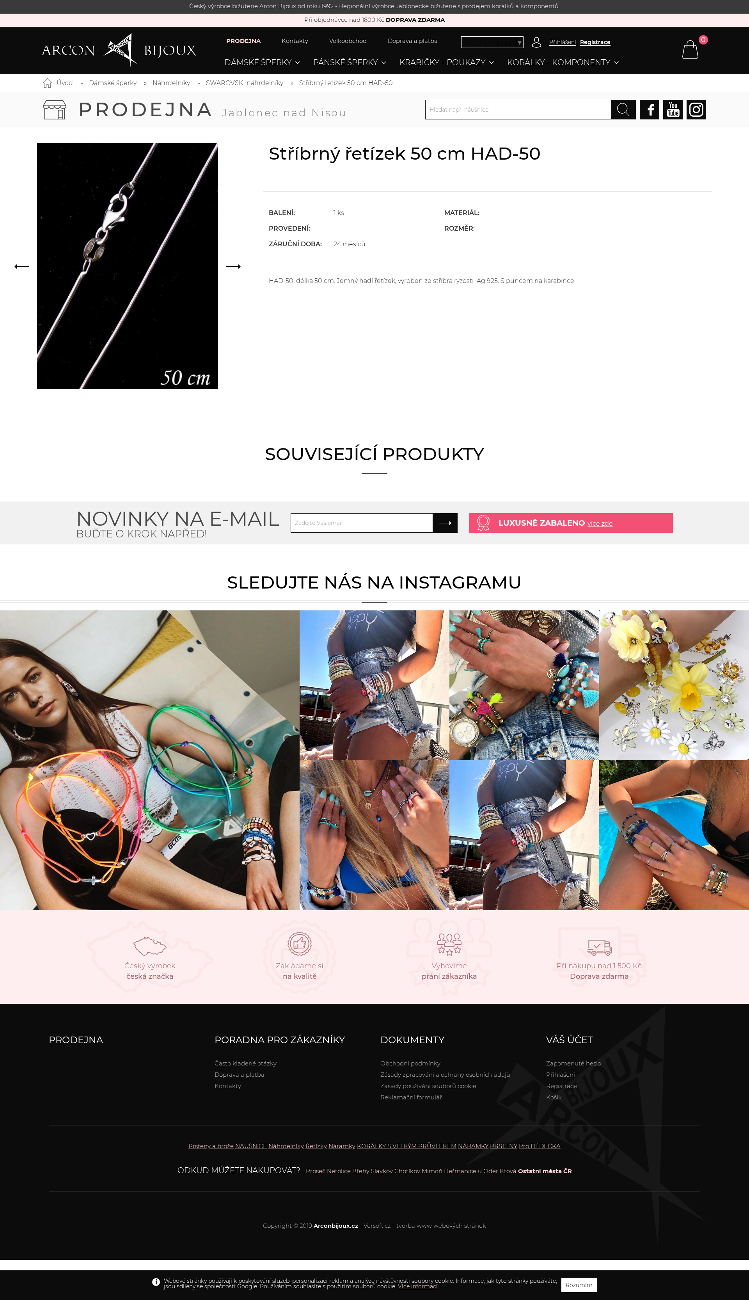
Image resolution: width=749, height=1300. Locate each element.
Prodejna (212, 109)
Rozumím (579, 1285)
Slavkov (382, 1171)
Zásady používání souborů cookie (428, 1086)
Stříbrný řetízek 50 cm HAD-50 (346, 83)
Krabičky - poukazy (442, 62)
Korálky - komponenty (559, 62)
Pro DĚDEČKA (540, 1146)
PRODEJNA (243, 40)
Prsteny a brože (211, 1146)
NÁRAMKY (473, 1146)
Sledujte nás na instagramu (374, 582)
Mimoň (432, 1171)
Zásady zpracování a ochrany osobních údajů (445, 1074)
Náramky (341, 1146)
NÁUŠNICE (251, 1146)
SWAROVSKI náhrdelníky (244, 83)
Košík (554, 1097)
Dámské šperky (258, 62)
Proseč (315, 1171)
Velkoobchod (348, 40)
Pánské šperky (345, 62)
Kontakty (295, 40)
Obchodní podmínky (410, 1063)
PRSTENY (503, 1146)
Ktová (508, 1171)
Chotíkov (407, 1171)
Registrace (595, 42)
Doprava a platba (413, 40)
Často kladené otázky (246, 1063)
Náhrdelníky (171, 83)
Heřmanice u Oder (471, 1171)
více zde (600, 523)
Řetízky (316, 1146)
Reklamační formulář (411, 1097)
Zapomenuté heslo (573, 1063)
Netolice (339, 1171)
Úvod (65, 83)
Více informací (418, 1286)
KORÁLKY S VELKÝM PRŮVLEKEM (406, 1146)
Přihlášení (560, 1074)
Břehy (360, 1171)
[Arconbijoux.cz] (133, 50)
